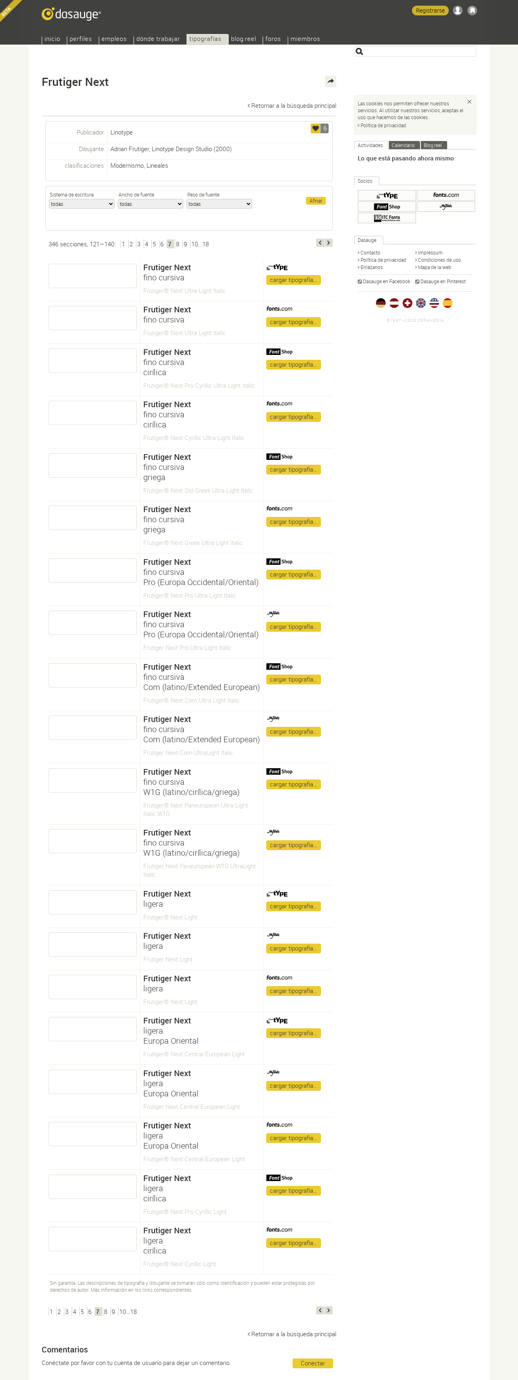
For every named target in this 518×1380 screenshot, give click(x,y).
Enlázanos (372, 267)
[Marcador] (472, 10)
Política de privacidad (383, 125)
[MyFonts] (446, 206)
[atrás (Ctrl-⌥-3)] (320, 243)
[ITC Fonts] (387, 218)
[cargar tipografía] (92, 276)
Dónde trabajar (158, 39)
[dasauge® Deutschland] (381, 303)
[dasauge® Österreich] (394, 303)
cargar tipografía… (293, 280)
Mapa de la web (434, 267)
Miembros (306, 39)
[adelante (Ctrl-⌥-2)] (329, 243)
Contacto (370, 252)
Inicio (52, 39)
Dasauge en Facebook (386, 281)
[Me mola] (316, 128)
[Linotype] (387, 195)
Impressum (430, 252)
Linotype (121, 132)
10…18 (200, 244)
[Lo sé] (469, 102)
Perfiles (81, 39)
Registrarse (430, 10)
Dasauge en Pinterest (443, 281)
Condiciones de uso (439, 259)
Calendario (403, 145)
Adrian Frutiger (129, 149)
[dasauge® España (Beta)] (447, 303)
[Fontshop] (387, 206)
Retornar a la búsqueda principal (293, 105)
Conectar (313, 1363)
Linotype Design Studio (182, 149)
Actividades (370, 145)
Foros (273, 39)
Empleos (114, 39)
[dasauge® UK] (421, 303)
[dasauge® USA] (434, 303)
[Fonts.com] (446, 195)
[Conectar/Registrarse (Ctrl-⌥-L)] (457, 10)
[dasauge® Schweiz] (407, 303)
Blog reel (244, 39)
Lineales (157, 165)
